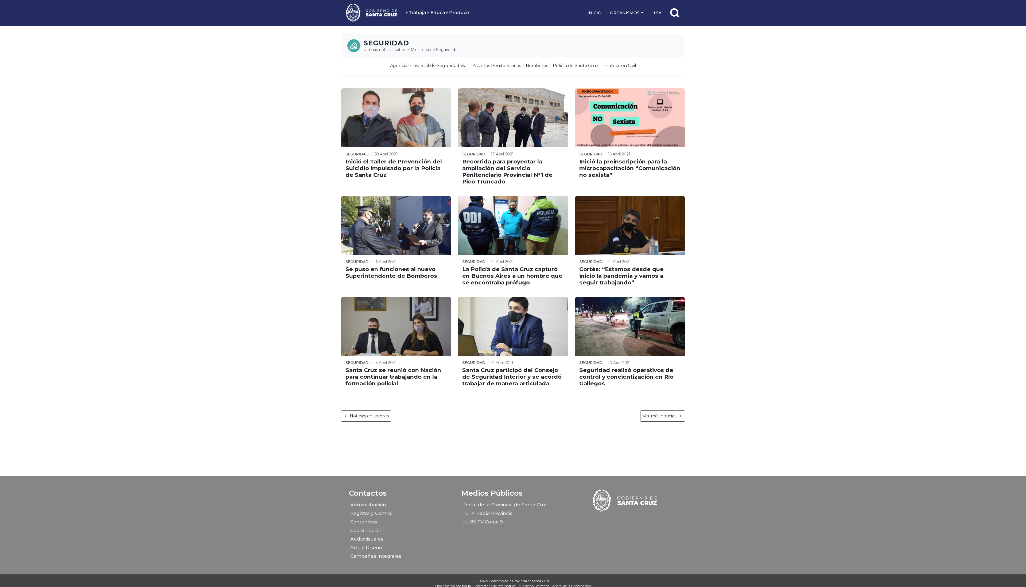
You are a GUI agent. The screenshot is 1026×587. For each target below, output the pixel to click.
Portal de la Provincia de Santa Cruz (505, 504)
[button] (628, 13)
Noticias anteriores (369, 415)
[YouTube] (639, 520)
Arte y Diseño (366, 547)
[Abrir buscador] (675, 13)
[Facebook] (611, 520)
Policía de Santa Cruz (575, 65)
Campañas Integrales (375, 556)
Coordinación (366, 530)
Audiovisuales (366, 539)
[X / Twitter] (630, 520)
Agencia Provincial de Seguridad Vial (429, 65)
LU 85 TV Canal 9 (483, 522)
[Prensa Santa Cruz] (372, 12)
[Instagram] (620, 520)
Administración (368, 504)
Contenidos (363, 522)
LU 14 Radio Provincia (488, 513)
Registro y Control (371, 513)
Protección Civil (619, 65)
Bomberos (537, 65)
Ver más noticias (659, 415)
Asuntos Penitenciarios (497, 65)
